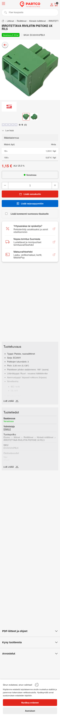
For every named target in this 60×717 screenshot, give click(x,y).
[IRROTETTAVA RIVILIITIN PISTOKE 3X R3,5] (30, 70)
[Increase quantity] (55, 185)
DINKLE (7, 429)
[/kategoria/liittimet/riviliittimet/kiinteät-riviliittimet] (5, 45)
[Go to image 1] (26, 116)
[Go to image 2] (34, 116)
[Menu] (3, 4)
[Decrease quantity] (5, 185)
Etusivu (6, 437)
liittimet (17, 437)
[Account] (51, 5)
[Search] (30, 12)
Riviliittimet (28, 437)
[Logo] (30, 4)
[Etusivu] (3, 21)
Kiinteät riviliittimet (45, 437)
